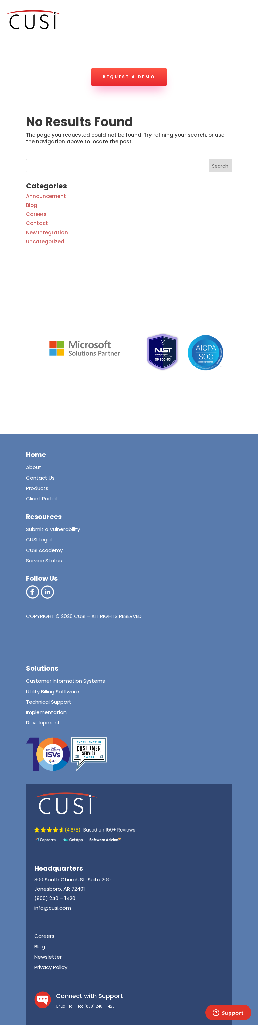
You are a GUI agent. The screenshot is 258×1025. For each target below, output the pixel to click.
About (33, 467)
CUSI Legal (39, 539)
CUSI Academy (44, 550)
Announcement (46, 196)
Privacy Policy (50, 967)
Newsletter (48, 956)
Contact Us (40, 477)
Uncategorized (45, 241)
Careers (36, 214)
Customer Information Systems (65, 680)
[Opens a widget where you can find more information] (228, 1013)
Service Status (44, 560)
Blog (31, 205)
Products (37, 488)
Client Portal (41, 498)
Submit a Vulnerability (53, 529)
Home (36, 454)
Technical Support (48, 701)
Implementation (46, 712)
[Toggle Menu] (239, 50)
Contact (37, 223)
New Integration (47, 232)
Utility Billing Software (52, 691)
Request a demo (129, 77)
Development (43, 722)
